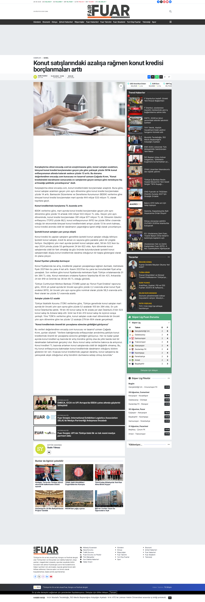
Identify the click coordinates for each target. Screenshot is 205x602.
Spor (154, 22)
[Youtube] (51, 576)
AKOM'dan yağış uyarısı (75, 508)
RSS (38, 587)
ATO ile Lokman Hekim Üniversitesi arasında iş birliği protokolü (139, 597)
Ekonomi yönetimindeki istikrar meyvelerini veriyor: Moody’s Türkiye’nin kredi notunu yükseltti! (153, 297)
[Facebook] (35, 576)
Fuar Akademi (119, 22)
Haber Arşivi (87, 562)
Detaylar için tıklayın (149, 370)
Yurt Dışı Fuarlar (134, 22)
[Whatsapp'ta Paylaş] (157, 77)
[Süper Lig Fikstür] (169, 378)
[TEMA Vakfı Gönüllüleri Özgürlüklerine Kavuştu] (79, 472)
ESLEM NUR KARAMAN (148, 293)
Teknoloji (146, 22)
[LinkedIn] (47, 576)
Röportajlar (79, 22)
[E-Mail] (49, 452)
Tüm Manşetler (88, 557)
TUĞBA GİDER (144, 272)
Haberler (37, 58)
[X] (39, 576)
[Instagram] (43, 576)
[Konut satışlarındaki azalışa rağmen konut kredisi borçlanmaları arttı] (79, 109)
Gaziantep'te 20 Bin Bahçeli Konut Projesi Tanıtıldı (49, 509)
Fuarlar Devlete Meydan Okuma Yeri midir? (154, 266)
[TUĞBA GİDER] (133, 275)
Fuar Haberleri (92, 22)
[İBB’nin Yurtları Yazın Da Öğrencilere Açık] (109, 498)
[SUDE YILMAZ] (133, 285)
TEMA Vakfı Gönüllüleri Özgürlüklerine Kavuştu (75, 483)
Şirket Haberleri (66, 22)
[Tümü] (169, 257)
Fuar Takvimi (105, 22)
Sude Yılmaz (53, 447)
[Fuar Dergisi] (108, 11)
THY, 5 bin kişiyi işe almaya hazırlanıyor (150, 307)
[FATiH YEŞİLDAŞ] (133, 306)
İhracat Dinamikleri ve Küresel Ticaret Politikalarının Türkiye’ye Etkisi (152, 276)
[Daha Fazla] (161, 77)
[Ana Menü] (171, 22)
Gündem (37, 22)
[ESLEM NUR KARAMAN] (133, 295)
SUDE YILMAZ (144, 283)
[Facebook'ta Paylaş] (149, 77)
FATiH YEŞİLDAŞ (145, 303)
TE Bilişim (168, 587)
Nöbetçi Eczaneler (90, 548)
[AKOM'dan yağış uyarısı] (79, 498)
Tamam (113, 592)
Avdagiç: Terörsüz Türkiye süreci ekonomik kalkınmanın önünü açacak (49, 484)
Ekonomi (46, 22)
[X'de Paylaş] (153, 77)
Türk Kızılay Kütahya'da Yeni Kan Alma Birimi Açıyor (108, 483)
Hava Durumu (88, 550)
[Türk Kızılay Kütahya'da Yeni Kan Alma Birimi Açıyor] (109, 472)
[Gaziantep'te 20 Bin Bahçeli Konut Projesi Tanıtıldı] (49, 498)
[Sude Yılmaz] (40, 449)
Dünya (54, 22)
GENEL (46, 58)
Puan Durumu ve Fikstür (92, 555)
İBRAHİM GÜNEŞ (145, 262)
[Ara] (170, 11)
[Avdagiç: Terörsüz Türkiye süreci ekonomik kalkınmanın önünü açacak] (49, 472)
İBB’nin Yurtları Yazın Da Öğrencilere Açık (105, 509)
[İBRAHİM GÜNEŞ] (133, 264)
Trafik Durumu (88, 552)
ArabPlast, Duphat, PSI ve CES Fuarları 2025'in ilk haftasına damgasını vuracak (152, 286)
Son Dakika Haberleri (91, 559)
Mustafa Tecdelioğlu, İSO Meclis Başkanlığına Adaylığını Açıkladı (79, 597)
